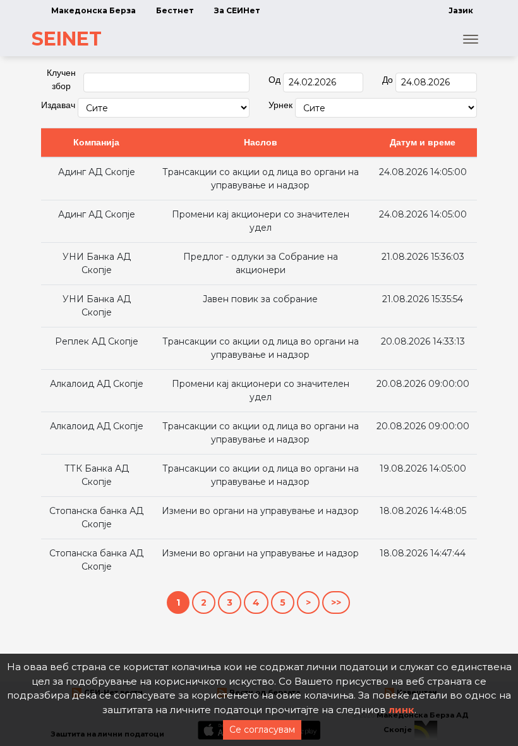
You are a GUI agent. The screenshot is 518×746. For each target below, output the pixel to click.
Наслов (260, 142)
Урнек (280, 105)
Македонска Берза (93, 10)
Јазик (461, 10)
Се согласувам (262, 729)
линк (401, 710)
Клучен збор (61, 79)
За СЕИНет (237, 10)
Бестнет (175, 10)
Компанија (96, 142)
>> (336, 602)
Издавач (58, 105)
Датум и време (422, 142)
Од (274, 80)
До (387, 80)
